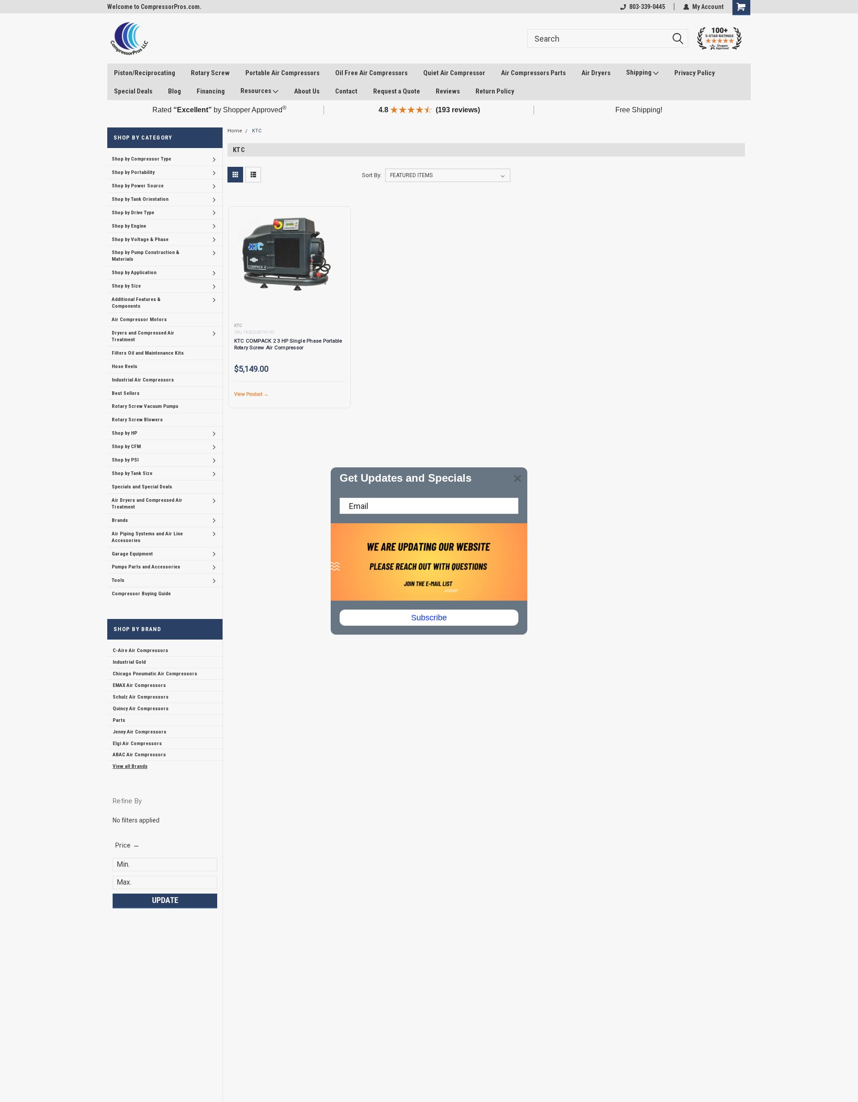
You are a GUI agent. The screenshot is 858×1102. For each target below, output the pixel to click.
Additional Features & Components (136, 302)
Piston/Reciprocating (144, 73)
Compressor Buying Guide (141, 593)
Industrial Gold (129, 662)
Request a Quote (396, 91)
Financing (211, 91)
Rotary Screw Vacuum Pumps (145, 406)
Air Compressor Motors (139, 319)
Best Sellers (125, 393)
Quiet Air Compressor (454, 73)
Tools (118, 580)
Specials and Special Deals (142, 486)
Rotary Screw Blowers (137, 419)
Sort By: (372, 175)
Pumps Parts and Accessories (146, 567)
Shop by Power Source (138, 185)
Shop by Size (126, 286)
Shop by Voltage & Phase (140, 239)
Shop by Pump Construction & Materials (145, 255)
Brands (120, 520)
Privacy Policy (694, 73)
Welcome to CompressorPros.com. (154, 6)
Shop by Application (134, 272)
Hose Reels (124, 366)
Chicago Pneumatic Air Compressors (155, 673)
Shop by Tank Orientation (140, 199)
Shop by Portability (133, 172)
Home (234, 131)
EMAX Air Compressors (139, 685)
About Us (307, 91)
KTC (256, 131)
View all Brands (130, 766)
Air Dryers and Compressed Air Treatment (147, 503)
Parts (119, 720)
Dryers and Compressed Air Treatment (143, 336)
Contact (346, 91)
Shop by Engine (129, 226)
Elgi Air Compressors (137, 743)
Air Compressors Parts (533, 73)
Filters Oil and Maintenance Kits (148, 353)
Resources (256, 91)
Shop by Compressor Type (141, 159)
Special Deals (133, 91)
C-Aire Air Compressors (140, 650)
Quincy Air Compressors (140, 708)
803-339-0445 (647, 6)
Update (165, 900)
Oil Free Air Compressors (371, 73)
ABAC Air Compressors (139, 754)
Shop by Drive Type (133, 212)
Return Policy (494, 91)
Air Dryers (595, 73)
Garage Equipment (132, 554)
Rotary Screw (210, 73)
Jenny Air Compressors (139, 732)
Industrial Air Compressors (143, 380)
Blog (174, 91)
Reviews (448, 91)
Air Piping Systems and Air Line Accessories (147, 536)
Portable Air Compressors (282, 73)
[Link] (129, 38)
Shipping (639, 72)
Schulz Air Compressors (140, 697)
